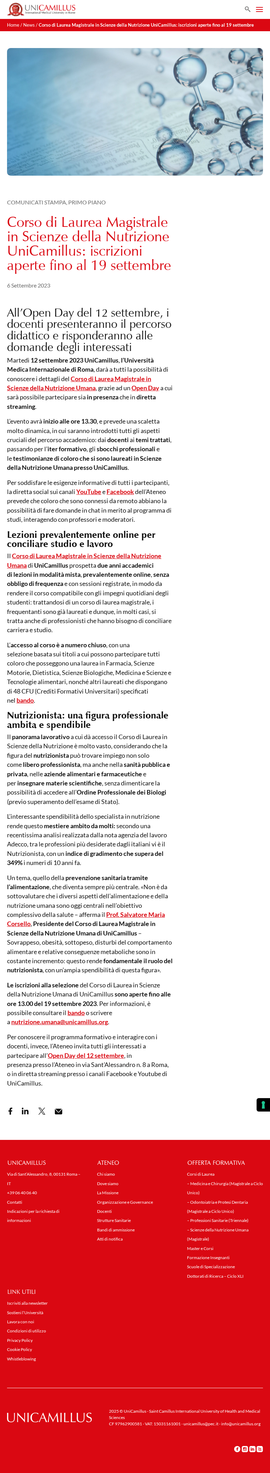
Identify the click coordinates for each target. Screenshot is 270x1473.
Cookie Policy (19, 1349)
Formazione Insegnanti (208, 1257)
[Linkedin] (252, 1448)
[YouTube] (260, 1448)
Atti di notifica (110, 1239)
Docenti (104, 1211)
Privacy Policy (20, 1340)
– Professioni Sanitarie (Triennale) (218, 1220)
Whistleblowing (21, 1358)
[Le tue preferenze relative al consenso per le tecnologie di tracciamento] (263, 1104)
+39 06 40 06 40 (22, 1192)
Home (13, 25)
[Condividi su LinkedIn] (25, 1111)
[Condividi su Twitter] (42, 1111)
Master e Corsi (200, 1248)
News (29, 25)
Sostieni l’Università (25, 1312)
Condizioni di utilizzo (26, 1330)
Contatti (14, 1202)
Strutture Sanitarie (114, 1220)
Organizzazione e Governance (125, 1202)
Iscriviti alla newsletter (27, 1303)
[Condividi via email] (58, 1111)
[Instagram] (245, 1448)
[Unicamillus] (41, 9)
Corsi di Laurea (200, 1174)
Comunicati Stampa (36, 202)
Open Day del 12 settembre (86, 1055)
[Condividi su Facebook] (10, 1111)
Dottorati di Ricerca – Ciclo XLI (215, 1276)
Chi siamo (106, 1174)
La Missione (107, 1192)
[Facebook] (237, 1448)
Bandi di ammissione (116, 1229)
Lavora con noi (20, 1321)
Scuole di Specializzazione (211, 1266)
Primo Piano (87, 202)
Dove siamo (107, 1183)
